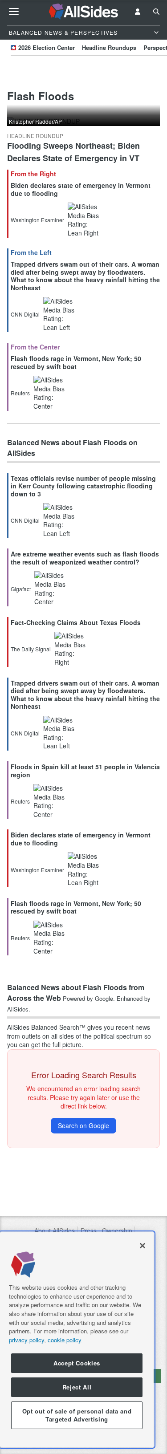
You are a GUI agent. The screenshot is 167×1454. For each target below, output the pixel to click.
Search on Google (83, 1125)
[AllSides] (84, 11)
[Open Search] (156, 11)
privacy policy (26, 1340)
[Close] (142, 1245)
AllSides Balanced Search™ (46, 1027)
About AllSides (54, 1231)
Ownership (117, 1231)
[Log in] (137, 11)
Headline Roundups (109, 47)
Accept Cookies (76, 1363)
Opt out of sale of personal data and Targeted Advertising (77, 1415)
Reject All (77, 1387)
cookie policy (64, 1340)
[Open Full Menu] (13, 11)
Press (89, 1231)
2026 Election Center (46, 47)
